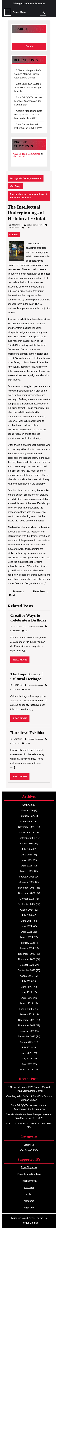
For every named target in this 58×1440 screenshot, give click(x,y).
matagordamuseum (34, 225)
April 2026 (27, 804)
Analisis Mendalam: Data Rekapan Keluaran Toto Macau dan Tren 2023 (28, 114)
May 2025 (26, 860)
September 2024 (26, 904)
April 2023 (26, 998)
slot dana (29, 1187)
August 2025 (26, 843)
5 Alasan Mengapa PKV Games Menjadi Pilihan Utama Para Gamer (27, 74)
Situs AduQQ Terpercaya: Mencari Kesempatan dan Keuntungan (28, 101)
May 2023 (26, 992)
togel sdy (29, 1207)
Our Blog (15, 186)
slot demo (29, 1200)
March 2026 (27, 810)
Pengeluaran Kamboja (29, 1174)
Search (20, 29)
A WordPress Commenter (26, 153)
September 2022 (26, 1036)
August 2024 (26, 909)
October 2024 (26, 898)
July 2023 (27, 981)
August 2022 (26, 1042)
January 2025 (26, 882)
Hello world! (19, 156)
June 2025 (26, 854)
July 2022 (27, 1047)
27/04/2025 (18, 626)
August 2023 (26, 975)
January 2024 (26, 948)
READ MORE (21, 660)
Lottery (27, 1144)
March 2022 (26, 1069)
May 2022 (26, 1058)
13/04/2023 (18, 739)
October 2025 (26, 832)
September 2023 (26, 970)
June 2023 (26, 987)
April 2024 (26, 931)
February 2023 (26, 1009)
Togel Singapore (29, 1167)
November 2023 (26, 959)
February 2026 (27, 816)
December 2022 (26, 1020)
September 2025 (26, 838)
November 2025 (26, 827)
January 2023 (26, 1014)
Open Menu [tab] (20, 12)
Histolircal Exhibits (27, 732)
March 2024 (26, 937)
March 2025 (26, 871)
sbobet (29, 1194)
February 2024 (27, 942)
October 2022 (26, 1031)
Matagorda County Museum (29, 3)
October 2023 (26, 964)
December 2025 (27, 821)
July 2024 (27, 915)
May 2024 (26, 926)
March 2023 (26, 1003)
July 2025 (27, 849)
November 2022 (26, 1025)
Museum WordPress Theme (27, 1218)
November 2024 (26, 893)
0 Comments (15, 631)
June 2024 (26, 920)
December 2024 (26, 887)
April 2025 (26, 865)
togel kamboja (29, 1180)
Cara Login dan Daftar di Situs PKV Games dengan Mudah (28, 87)
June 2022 (26, 1053)
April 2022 (26, 1064)
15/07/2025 (18, 685)
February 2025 (26, 876)
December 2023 (26, 953)
